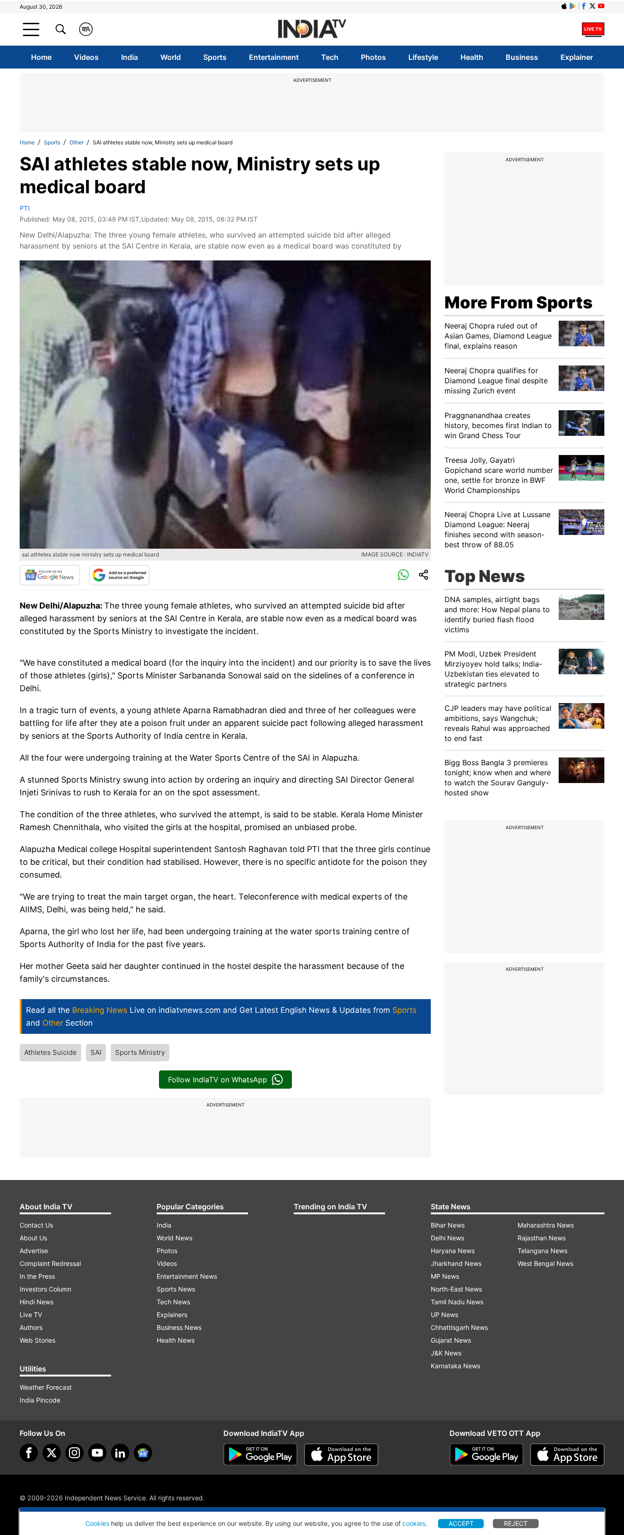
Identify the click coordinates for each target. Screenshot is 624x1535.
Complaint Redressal (50, 1263)
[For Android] (486, 1455)
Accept (461, 1523)
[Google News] (50, 575)
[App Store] (341, 1455)
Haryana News (453, 1250)
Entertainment (274, 57)
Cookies (97, 1523)
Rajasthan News (542, 1238)
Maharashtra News (546, 1225)
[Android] (573, 6)
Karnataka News (455, 1366)
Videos (86, 57)
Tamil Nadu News (457, 1302)
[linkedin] (120, 1453)
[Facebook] (29, 1453)
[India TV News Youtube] (601, 6)
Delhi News (447, 1238)
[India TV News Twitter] (592, 6)
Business (522, 57)
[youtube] (97, 1453)
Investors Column (45, 1289)
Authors (31, 1327)
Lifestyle (423, 57)
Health (471, 57)
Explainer (577, 57)
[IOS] (564, 6)
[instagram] (74, 1453)
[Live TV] (593, 29)
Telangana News (542, 1250)
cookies (413, 1523)
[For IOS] (567, 1455)
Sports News (176, 1289)
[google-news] (143, 1453)
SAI (95, 1052)
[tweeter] (51, 1453)
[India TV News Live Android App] (260, 1455)
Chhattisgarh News (459, 1327)
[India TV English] (312, 29)
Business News (179, 1327)
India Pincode (40, 1400)
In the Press (37, 1276)
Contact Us (36, 1225)
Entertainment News (187, 1276)
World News (174, 1238)
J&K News (446, 1353)
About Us (33, 1238)
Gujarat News (451, 1340)
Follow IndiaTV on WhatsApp (217, 1079)
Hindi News (36, 1302)
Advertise (34, 1250)
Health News (176, 1340)
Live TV (31, 1314)
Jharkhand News (456, 1263)
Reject (516, 1523)
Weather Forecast (46, 1387)
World (170, 57)
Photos (373, 57)
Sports (215, 57)
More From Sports (518, 302)
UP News (444, 1314)
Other (76, 142)
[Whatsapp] (403, 575)
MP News (445, 1276)
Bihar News (448, 1225)
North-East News (456, 1289)
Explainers (172, 1314)
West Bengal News (545, 1263)
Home (41, 57)
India (129, 57)
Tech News (173, 1302)
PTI (25, 208)
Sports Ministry (140, 1052)
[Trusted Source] (119, 575)
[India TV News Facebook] (584, 6)
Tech (329, 57)
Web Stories (37, 1340)
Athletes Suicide (50, 1052)
